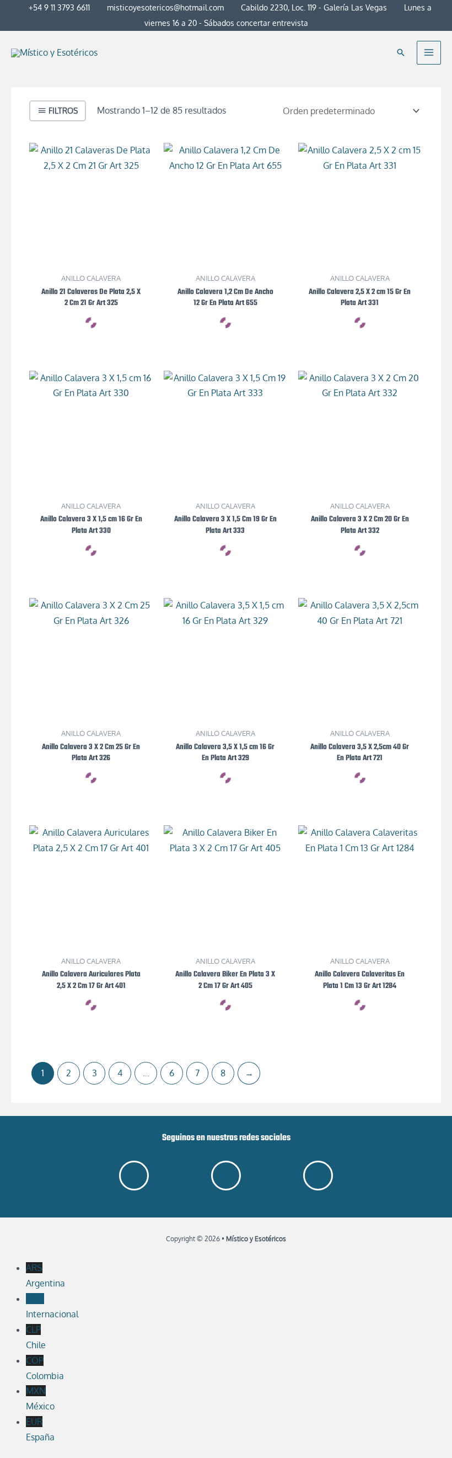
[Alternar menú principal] (429, 53)
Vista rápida (91, 256)
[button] (401, 52)
